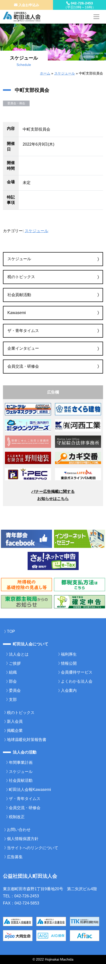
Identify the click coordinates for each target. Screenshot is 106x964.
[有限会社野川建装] (28, 457)
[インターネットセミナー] (79, 539)
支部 (13, 699)
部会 (13, 681)
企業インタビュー (23, 348)
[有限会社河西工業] (78, 425)
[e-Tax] (53, 561)
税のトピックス (21, 277)
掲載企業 (15, 730)
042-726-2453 (80, 5)
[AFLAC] (84, 935)
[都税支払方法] (79, 584)
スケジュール (64, 73)
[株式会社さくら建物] (78, 409)
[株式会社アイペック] (28, 474)
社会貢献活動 (19, 295)
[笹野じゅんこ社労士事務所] (28, 441)
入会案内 (69, 690)
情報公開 (69, 663)
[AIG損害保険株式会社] (51, 935)
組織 (13, 672)
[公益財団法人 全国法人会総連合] (18, 921)
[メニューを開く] (96, 16)
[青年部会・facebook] (26, 539)
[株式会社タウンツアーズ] (28, 425)
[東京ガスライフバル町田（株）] (78, 474)
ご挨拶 (15, 663)
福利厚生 (69, 654)
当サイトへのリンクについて (32, 848)
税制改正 (17, 817)
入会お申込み (28, 5)
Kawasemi (16, 313)
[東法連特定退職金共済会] (84, 921)
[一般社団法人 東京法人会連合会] (51, 921)
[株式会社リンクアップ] (78, 457)
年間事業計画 (21, 762)
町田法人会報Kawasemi (30, 789)
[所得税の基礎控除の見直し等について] (26, 584)
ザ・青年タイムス (23, 331)
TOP (11, 631)
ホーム (45, 73)
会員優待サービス (76, 672)
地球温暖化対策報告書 (26, 740)
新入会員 (15, 721)
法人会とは (19, 654)
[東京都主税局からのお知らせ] (26, 601)
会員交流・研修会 (23, 366)
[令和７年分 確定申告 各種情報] (79, 601)
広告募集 (15, 857)
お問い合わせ (19, 830)
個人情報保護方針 (22, 839)
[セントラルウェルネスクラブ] (28, 409)
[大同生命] (18, 935)
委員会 (15, 690)
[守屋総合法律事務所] (78, 441)
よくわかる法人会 (76, 681)
